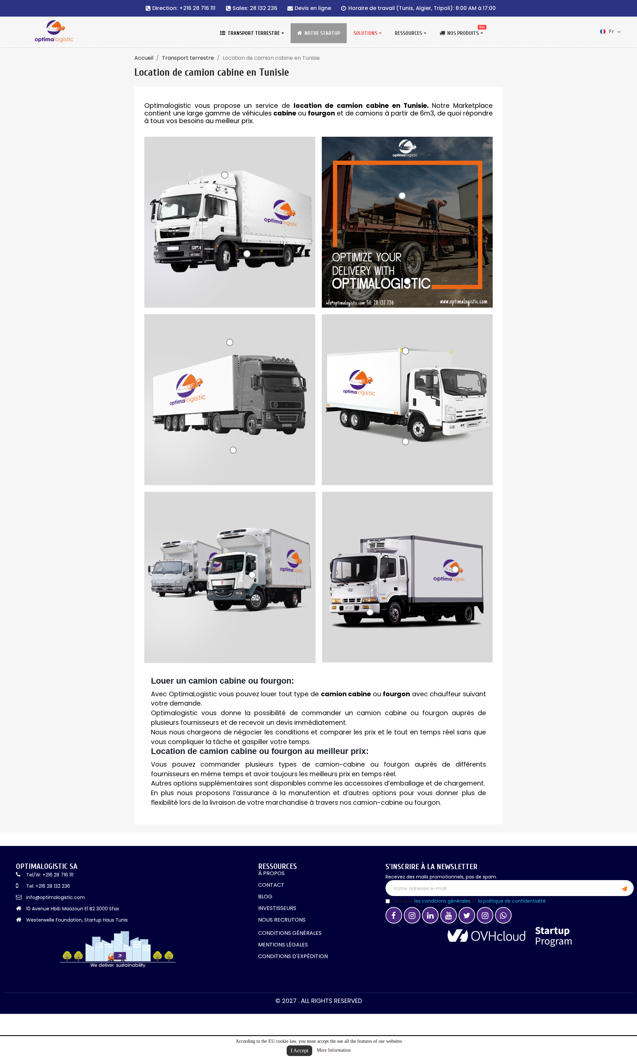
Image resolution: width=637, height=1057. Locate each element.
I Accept (299, 1050)
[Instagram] (412, 915)
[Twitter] (467, 915)
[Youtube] (448, 915)
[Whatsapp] (503, 915)
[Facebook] (394, 915)
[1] (624, 888)
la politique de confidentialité (512, 901)
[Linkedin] (430, 915)
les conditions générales (442, 901)
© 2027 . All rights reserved (318, 1001)
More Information (334, 1050)
